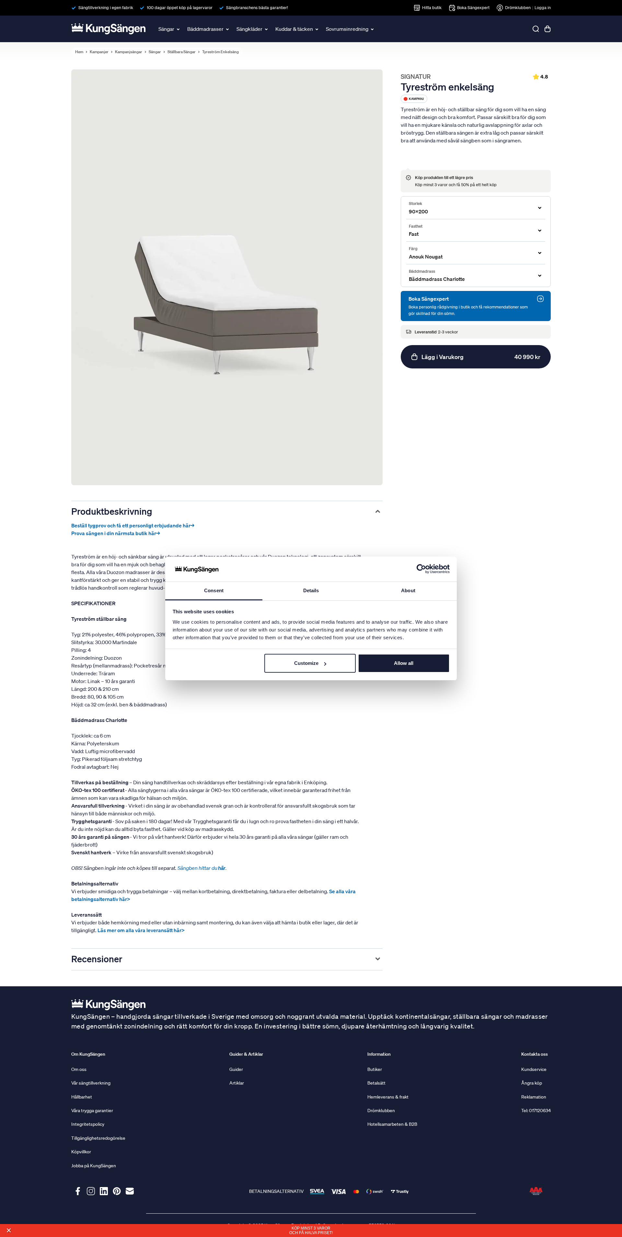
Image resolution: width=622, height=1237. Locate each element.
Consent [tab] (214, 590)
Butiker (374, 1069)
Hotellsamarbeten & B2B (392, 1124)
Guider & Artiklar (246, 1054)
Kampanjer (99, 52)
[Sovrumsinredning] (372, 29)
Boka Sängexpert (473, 7)
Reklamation (533, 1097)
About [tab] (408, 590)
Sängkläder (249, 29)
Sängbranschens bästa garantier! (257, 7)
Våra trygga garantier (92, 1110)
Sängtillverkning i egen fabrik (105, 7)
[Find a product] (536, 29)
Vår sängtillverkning (90, 1083)
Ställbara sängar (181, 52)
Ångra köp (531, 1083)
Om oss (78, 1069)
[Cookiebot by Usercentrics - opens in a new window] (421, 569)
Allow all (403, 663)
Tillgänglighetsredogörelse (98, 1138)
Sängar (166, 29)
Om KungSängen (88, 1054)
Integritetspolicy (87, 1124)
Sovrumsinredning (347, 29)
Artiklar (236, 1083)
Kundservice (534, 1069)
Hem (79, 52)
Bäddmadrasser (205, 29)
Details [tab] (311, 590)
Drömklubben (518, 7)
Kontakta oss (534, 1054)
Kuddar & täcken (294, 29)
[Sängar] (178, 29)
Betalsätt (376, 1083)
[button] (8, 1230)
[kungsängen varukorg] (547, 29)
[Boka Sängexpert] (540, 299)
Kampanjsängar (128, 52)
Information (379, 1054)
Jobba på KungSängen (93, 1166)
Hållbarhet (81, 1097)
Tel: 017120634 (536, 1110)
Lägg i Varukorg (480, 356)
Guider (236, 1069)
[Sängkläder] (266, 29)
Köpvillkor (81, 1152)
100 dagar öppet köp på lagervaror (180, 7)
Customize (306, 663)
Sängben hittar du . (203, 868)
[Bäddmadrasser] (228, 29)
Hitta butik (432, 7)
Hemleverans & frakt (388, 1097)
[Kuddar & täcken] (317, 29)
